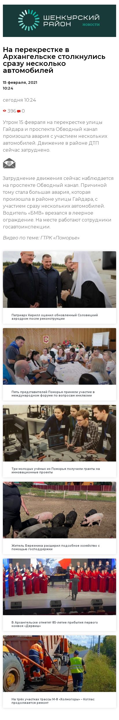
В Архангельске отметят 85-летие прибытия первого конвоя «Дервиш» (55, 624)
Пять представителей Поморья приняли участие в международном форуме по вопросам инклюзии (53, 393)
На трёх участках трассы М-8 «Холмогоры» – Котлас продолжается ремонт (53, 701)
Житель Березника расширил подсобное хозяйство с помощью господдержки (56, 547)
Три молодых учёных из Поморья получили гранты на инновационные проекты (56, 470)
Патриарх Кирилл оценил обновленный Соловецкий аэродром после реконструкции (55, 317)
